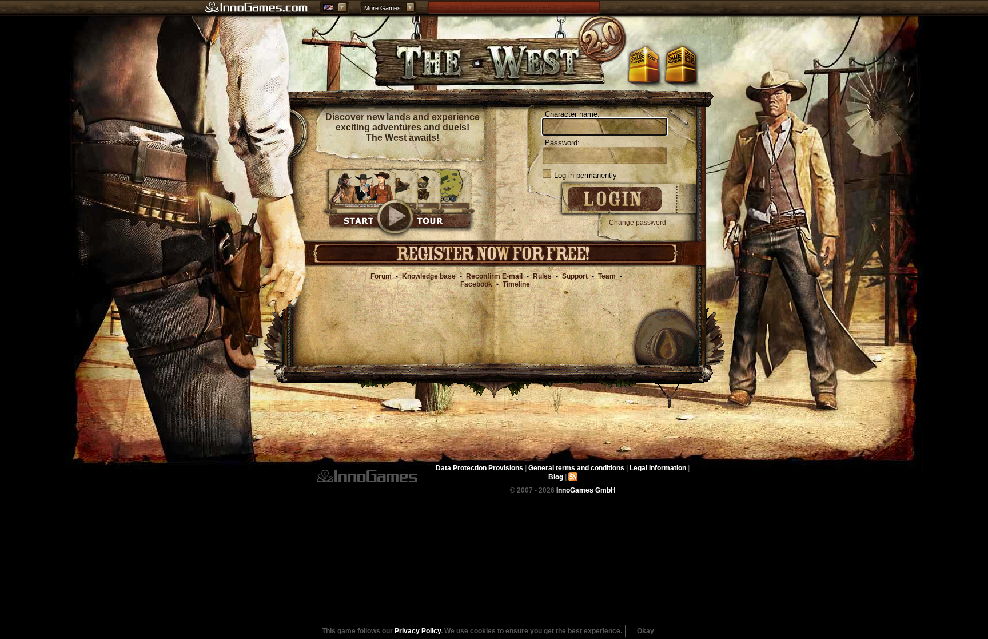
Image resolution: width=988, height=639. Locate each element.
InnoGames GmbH (367, 476)
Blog (555, 477)
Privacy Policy (418, 631)
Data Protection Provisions (479, 468)
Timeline (516, 284)
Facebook (476, 284)
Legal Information (658, 468)
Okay (645, 631)
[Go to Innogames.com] (256, 7)
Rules (542, 276)
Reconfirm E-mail (494, 276)
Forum (381, 276)
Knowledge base (429, 276)
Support (575, 276)
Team (607, 276)
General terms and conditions (576, 468)
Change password (637, 223)
